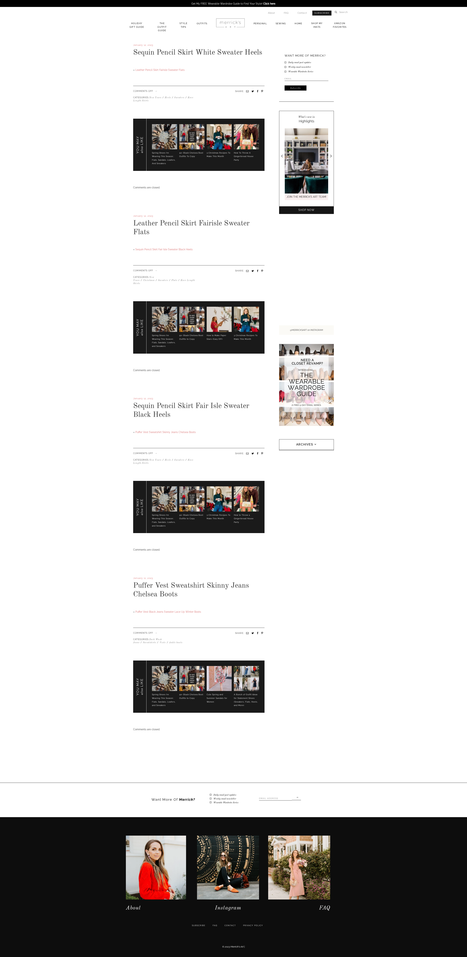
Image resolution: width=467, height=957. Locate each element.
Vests (163, 643)
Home (298, 23)
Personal (260, 23)
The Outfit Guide (162, 27)
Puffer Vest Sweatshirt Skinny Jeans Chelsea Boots (165, 432)
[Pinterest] (262, 271)
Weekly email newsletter (299, 67)
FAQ (286, 13)
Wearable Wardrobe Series (300, 72)
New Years (155, 98)
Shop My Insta (317, 25)
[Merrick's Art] (230, 23)
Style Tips (183, 25)
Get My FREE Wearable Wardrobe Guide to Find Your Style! (233, 3)
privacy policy (253, 926)
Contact (302, 13)
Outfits (202, 23)
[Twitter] (135, 243)
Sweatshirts (149, 643)
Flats (174, 280)
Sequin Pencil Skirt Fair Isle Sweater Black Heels (164, 249)
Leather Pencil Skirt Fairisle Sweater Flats (160, 69)
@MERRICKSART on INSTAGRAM (306, 330)
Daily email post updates (299, 63)
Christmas (149, 280)
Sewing (281, 23)
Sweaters (179, 98)
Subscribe (321, 13)
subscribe (198, 926)
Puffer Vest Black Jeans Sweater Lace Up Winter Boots (168, 611)
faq (215, 926)
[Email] (247, 271)
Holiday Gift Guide (137, 25)
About (271, 13)
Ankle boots (175, 643)
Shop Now (306, 209)
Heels (168, 98)
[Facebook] (134, 243)
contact (230, 926)
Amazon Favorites (340, 25)
